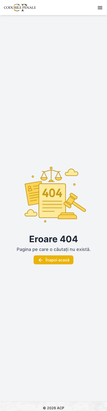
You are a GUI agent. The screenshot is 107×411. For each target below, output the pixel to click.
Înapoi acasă (57, 259)
